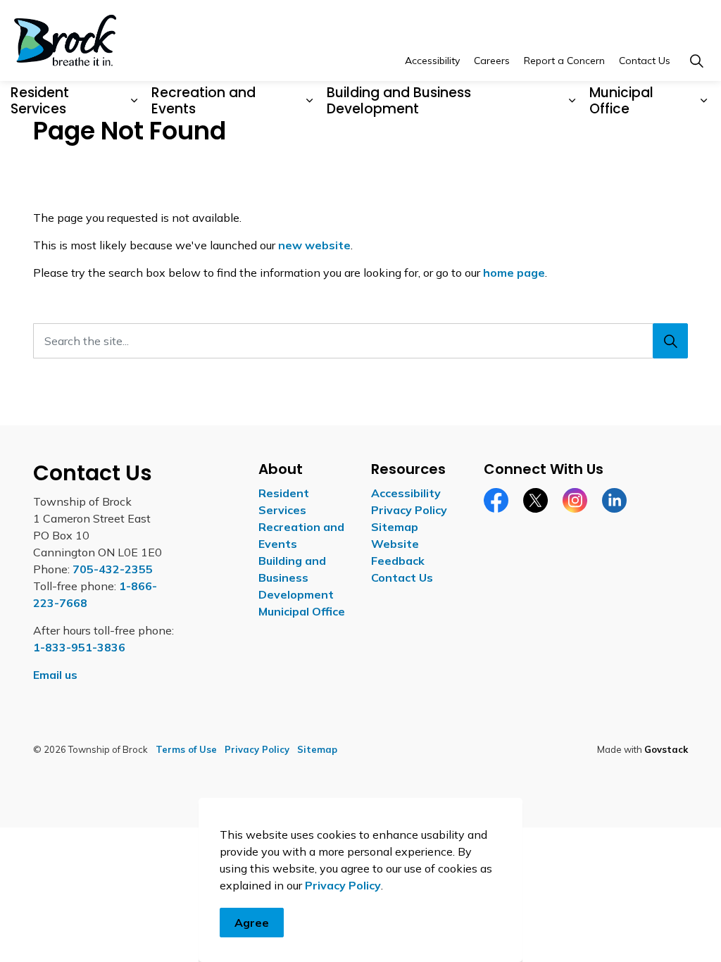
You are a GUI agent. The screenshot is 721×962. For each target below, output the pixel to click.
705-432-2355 (113, 569)
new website (314, 245)
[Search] (670, 340)
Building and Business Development (399, 100)
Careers (492, 60)
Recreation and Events (203, 100)
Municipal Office (621, 100)
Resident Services (40, 100)
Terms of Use (186, 749)
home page (514, 273)
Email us (55, 675)
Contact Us (644, 60)
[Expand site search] (696, 61)
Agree (251, 923)
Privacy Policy (343, 885)
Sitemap (394, 527)
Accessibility (432, 60)
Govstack (666, 749)
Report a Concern (564, 60)
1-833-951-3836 (79, 647)
